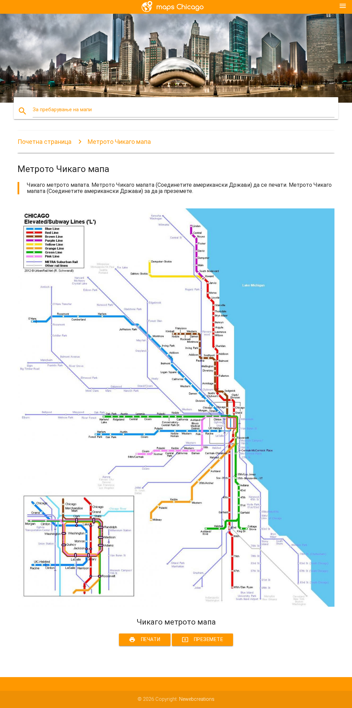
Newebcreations (196, 699)
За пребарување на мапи (62, 110)
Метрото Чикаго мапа (119, 141)
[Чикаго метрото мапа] (176, 605)
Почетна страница (45, 141)
